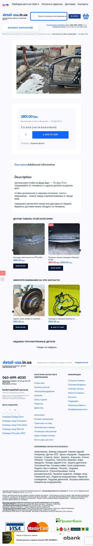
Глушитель (49, 460)
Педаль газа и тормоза (46, 468)
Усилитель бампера (66, 460)
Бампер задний (76, 452)
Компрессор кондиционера (47, 482)
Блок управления (76, 465)
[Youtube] (15, 410)
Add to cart (51, 135)
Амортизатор (40, 452)
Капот (57, 457)
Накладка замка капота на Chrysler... (28, 257)
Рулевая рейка (58, 465)
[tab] (21, 164)
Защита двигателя (77, 463)
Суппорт (38, 457)
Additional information (41, 165)
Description (21, 165)
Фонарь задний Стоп (55, 463)
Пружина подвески (62, 474)
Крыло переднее (68, 454)
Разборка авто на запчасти (11, 34)
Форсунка (75, 457)
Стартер (48, 457)
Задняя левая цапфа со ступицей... (27, 319)
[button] (13, 250)
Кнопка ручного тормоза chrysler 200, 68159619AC (37, 540)
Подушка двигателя (58, 479)
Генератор (39, 454)
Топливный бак (42, 465)
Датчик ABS (52, 454)
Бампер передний (58, 452)
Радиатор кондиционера (64, 477)
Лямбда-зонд (80, 474)
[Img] (4, 410)
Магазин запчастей (29, 34)
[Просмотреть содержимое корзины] (86, 16)
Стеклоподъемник (58, 471)
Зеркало (65, 457)
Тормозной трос (42, 477)
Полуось (63, 468)
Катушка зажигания (79, 479)
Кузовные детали (44, 34)
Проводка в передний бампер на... (62, 319)
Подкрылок (83, 454)
